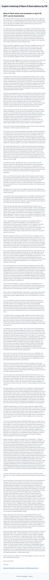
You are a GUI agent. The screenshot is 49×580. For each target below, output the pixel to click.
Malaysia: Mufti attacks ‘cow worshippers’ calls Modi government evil (20, 568)
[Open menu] (46, 2)
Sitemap (31, 576)
